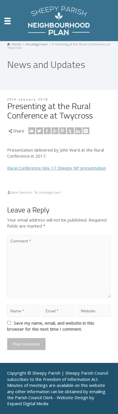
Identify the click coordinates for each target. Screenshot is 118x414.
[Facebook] (47, 130)
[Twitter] (39, 130)
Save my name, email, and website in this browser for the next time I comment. (50, 326)
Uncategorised (49, 192)
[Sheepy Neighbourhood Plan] (59, 20)
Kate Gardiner (22, 192)
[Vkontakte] (85, 130)
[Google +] (55, 130)
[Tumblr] (70, 130)
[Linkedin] (78, 130)
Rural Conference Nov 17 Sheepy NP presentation (56, 168)
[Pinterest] (62, 130)
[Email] (31, 130)
